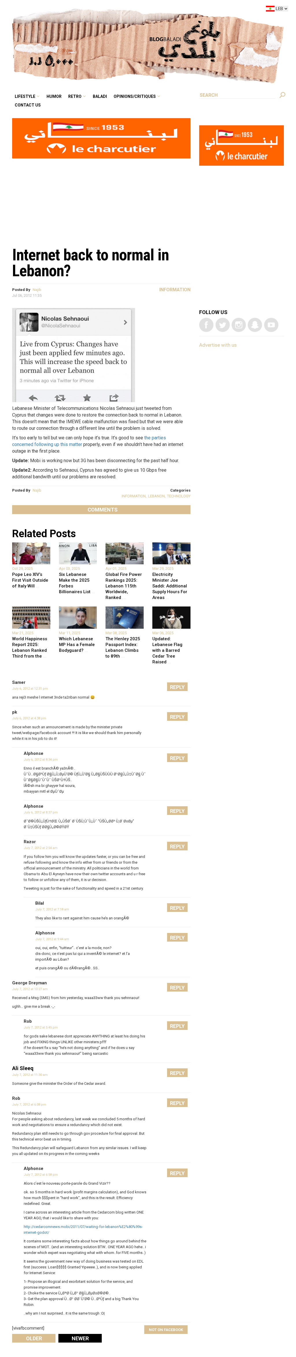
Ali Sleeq (23, 1068)
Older (34, 1338)
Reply (177, 687)
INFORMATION (134, 496)
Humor (98, 10)
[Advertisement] (101, 199)
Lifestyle (74, 10)
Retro (115, 10)
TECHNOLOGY (178, 496)
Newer (80, 1338)
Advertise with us (218, 345)
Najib (37, 290)
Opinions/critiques (165, 10)
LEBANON (156, 496)
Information (174, 289)
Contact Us (76, 18)
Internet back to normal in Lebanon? (90, 263)
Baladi (136, 10)
